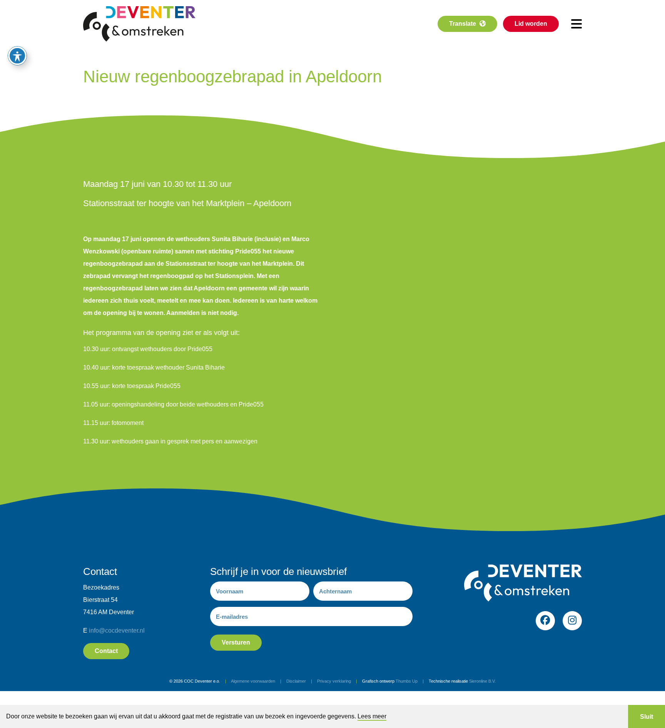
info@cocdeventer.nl (117, 630)
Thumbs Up (407, 681)
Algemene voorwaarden (253, 681)
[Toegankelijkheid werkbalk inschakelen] (17, 56)
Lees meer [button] (372, 716)
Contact (106, 651)
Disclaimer (296, 681)
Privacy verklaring (334, 681)
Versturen (236, 642)
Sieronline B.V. (482, 681)
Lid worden (531, 23)
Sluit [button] (646, 716)
